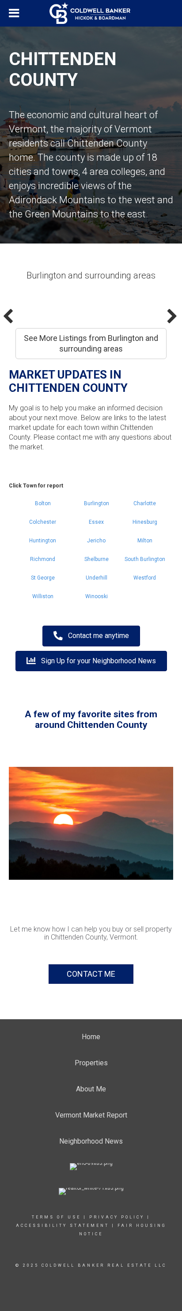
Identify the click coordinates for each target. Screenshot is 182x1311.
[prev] (31, 835)
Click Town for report (36, 486)
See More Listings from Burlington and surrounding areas (91, 343)
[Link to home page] (91, 13)
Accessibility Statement (62, 1225)
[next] (151, 835)
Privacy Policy (116, 1217)
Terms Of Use (56, 1217)
